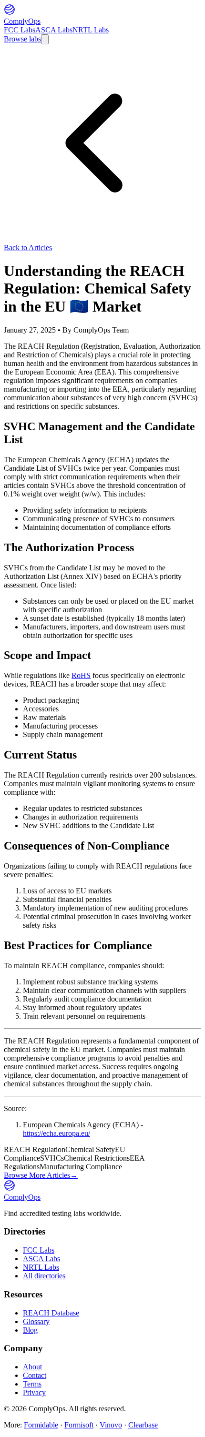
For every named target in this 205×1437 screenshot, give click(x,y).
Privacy (34, 1392)
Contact (34, 1375)
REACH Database (51, 1313)
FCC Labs (19, 30)
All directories (44, 1276)
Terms (32, 1384)
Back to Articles (28, 247)
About (32, 1367)
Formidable (41, 1425)
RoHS (81, 675)
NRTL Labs (90, 30)
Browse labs (22, 39)
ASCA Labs (53, 30)
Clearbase (143, 1425)
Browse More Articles (41, 1175)
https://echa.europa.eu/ (56, 1133)
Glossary (36, 1321)
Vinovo (111, 1425)
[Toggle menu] (45, 39)
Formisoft (78, 1425)
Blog (30, 1330)
